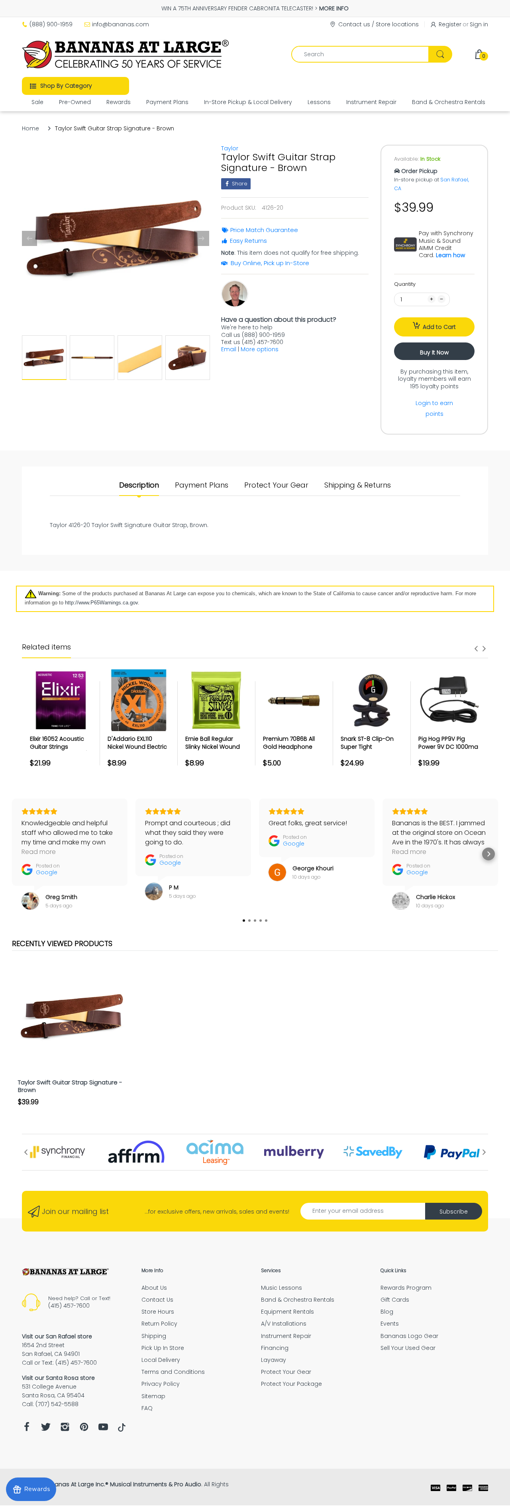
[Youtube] (103, 1429)
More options (260, 349)
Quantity (405, 284)
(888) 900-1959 (51, 24)
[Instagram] (65, 1429)
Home (30, 128)
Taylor (229, 148)
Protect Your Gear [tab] (276, 485)
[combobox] (371, 54)
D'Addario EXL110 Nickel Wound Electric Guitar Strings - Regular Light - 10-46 (137, 750)
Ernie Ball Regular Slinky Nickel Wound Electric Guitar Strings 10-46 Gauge (215, 750)
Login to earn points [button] (434, 408)
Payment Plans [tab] (201, 485)
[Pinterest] (84, 1429)
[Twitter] (46, 1429)
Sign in (479, 24)
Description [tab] (139, 485)
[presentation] (476, 649)
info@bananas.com (120, 24)
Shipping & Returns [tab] (357, 485)
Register (450, 24)
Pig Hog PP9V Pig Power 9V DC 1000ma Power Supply (448, 746)
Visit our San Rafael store (57, 1336)
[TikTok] (122, 1429)
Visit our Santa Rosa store (58, 1378)
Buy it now (434, 352)
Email (228, 349)
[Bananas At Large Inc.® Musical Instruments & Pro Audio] (126, 54)
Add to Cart (439, 327)
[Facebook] (26, 1429)
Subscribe (453, 1212)
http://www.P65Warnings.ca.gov (101, 603)
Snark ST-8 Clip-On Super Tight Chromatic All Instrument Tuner (367, 750)
